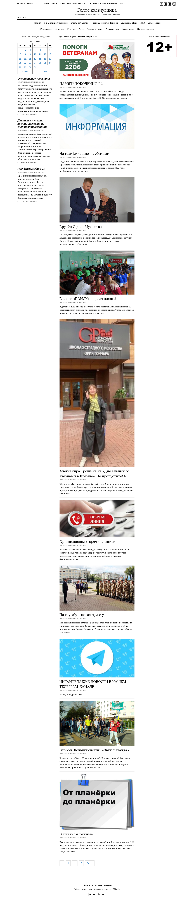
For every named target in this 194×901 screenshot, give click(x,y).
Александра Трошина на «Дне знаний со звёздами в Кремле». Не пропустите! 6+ (94, 473)
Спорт (81, 29)
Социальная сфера (129, 22)
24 (35, 63)
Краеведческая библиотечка (71, 3)
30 (30, 67)
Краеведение (128, 29)
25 (40, 63)
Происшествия (112, 29)
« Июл (25, 71)
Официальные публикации (56, 22)
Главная (39, 3)
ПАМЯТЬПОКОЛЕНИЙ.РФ (81, 83)
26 (45, 63)
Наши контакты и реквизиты (105, 3)
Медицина (59, 29)
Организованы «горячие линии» (88, 541)
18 (40, 58)
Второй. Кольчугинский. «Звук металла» (94, 750)
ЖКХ (143, 22)
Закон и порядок (94, 29)
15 (25, 58)
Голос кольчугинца (97, 9)
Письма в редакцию (146, 29)
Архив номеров (50, 3)
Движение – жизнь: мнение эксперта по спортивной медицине (32, 123)
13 (50, 54)
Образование (45, 29)
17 (35, 58)
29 (25, 67)
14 (20, 58)
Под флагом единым (31, 168)
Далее (90, 863)
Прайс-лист (124, 3)
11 (40, 54)
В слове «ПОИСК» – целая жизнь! (88, 298)
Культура (71, 29)
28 (20, 67)
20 (50, 58)
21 (20, 63)
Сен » (45, 71)
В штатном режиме (76, 834)
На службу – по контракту (82, 614)
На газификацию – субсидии (84, 153)
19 (45, 58)
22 (25, 63)
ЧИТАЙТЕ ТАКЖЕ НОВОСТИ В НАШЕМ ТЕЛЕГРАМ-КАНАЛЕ (93, 684)
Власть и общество (79, 22)
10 (35, 54)
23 (30, 63)
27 (50, 63)
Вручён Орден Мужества (81, 226)
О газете (87, 3)
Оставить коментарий (28, 114)
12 (45, 54)
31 (35, 67)
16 (30, 58)
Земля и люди (154, 22)
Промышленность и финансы (105, 22)
